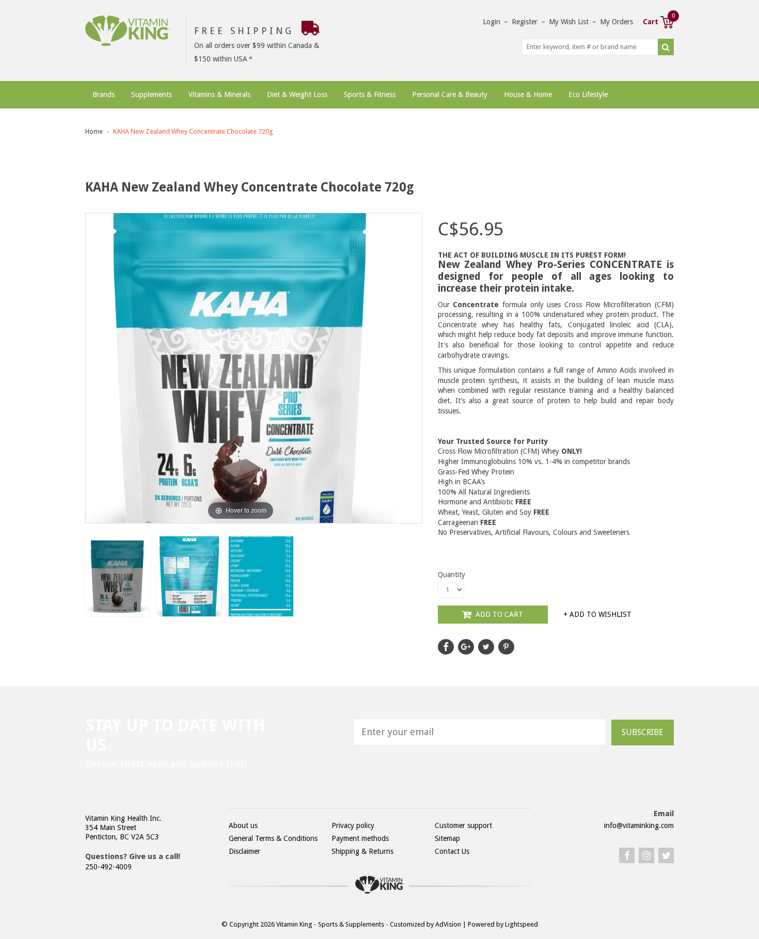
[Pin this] (506, 647)
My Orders (616, 22)
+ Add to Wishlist (597, 614)
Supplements (151, 94)
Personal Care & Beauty (449, 94)
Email (664, 813)
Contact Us (452, 851)
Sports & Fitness (370, 94)
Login (491, 22)
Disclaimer (244, 851)
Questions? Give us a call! (132, 856)
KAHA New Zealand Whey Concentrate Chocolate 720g (193, 131)
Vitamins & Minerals (219, 94)
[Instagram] (646, 855)
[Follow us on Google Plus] (466, 647)
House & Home (528, 94)
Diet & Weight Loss (297, 94)
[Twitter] (666, 855)
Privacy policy (352, 825)
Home (94, 131)
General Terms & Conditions (273, 838)
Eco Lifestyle (588, 94)
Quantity (451, 574)
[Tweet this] (486, 647)
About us (243, 825)
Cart (658, 20)
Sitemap (447, 838)
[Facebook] (627, 855)
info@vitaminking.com (639, 825)
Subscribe (642, 732)
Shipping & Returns (362, 851)
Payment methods (360, 838)
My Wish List (569, 22)
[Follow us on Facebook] (446, 647)
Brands (103, 94)
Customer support (463, 825)
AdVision (448, 924)
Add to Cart (498, 614)
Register (524, 22)
